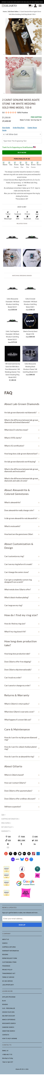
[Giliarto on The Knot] (6, 855)
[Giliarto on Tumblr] (21, 844)
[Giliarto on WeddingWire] (10, 855)
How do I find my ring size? (22, 623)
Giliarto (18, 1069)
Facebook (17, 214)
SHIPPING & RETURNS (9, 947)
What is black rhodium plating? (22, 597)
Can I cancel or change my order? (22, 685)
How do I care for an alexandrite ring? (22, 756)
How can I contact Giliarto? (22, 782)
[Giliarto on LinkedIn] (35, 844)
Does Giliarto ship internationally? (22, 669)
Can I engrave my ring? (22, 605)
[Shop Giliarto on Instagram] (27, 861)
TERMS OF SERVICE (8, 977)
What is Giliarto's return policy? (22, 703)
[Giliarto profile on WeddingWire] (6, 885)
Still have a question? (22, 806)
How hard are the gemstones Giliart (22, 534)
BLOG (4, 1000)
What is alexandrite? (22, 502)
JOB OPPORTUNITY (8, 985)
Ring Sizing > (6, 823)
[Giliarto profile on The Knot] (6, 895)
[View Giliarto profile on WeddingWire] (6, 871)
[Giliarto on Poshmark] (33, 855)
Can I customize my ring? (22, 556)
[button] (40, 6)
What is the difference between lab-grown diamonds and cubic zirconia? (22, 479)
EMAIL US (5, 1050)
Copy (37, 219)
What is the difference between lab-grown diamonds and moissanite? (22, 470)
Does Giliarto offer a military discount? (22, 798)
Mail (37, 214)
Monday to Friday (7, 1058)
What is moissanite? (22, 526)
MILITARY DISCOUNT (8, 1016)
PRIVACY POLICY (7, 969)
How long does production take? (22, 653)
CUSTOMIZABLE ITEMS (9, 962)
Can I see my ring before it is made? (22, 564)
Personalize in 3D (22, 159)
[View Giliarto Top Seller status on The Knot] (37, 878)
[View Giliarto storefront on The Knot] (22, 878)
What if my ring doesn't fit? (22, 631)
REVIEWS (5, 1004)
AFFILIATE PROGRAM (8, 997)
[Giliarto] (9, 6)
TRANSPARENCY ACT (8, 973)
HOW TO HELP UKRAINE (9, 1038)
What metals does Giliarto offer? (22, 589)
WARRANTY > (6, 831)
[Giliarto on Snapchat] (8, 844)
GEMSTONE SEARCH (8, 1031)
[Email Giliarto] (8, 847)
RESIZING (5, 954)
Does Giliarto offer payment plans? (22, 790)
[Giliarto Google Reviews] (20, 855)
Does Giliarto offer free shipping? (22, 661)
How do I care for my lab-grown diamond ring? (22, 738)
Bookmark (27, 219)
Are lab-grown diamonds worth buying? (22, 461)
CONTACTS (5, 1035)
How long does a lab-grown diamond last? (22, 453)
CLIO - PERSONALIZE (8, 1008)
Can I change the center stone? (22, 572)
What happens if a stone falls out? (22, 719)
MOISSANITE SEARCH (9, 1023)
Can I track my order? (22, 677)
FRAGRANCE (6, 966)
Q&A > (3, 815)
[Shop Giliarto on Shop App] (13, 861)
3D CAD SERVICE (7, 981)
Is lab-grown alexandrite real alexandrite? (22, 518)
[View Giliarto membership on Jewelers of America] (22, 871)
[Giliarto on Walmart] (38, 855)
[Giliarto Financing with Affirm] (17, 861)
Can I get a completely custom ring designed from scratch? (22, 581)
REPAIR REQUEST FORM (9, 958)
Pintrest (27, 214)
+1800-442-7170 (7, 1054)
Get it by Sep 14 (36, 118)
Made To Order (25, 120)
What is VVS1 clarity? (22, 437)
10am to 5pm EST (7, 1062)
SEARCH (4, 943)
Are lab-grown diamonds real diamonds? (22, 412)
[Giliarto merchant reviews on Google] (26, 886)
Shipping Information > (10, 819)
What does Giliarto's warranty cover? (22, 711)
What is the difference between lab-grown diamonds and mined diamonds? (22, 421)
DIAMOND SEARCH (8, 1027)
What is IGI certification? (22, 445)
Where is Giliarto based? (22, 774)
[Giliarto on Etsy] (15, 855)
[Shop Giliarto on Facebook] (31, 861)
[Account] (35, 6)
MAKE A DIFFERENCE (8, 1019)
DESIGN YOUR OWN (8, 1012)
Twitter (8, 214)
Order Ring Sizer (19, 128)
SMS (17, 219)
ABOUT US (5, 939)
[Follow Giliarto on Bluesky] (22, 861)
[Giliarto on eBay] (24, 855)
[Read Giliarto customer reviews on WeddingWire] (37, 871)
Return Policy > (7, 827)
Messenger (8, 219)
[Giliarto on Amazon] (29, 855)
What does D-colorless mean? (22, 429)
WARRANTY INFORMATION (10, 951)
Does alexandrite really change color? (22, 510)
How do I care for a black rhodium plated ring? (22, 748)
